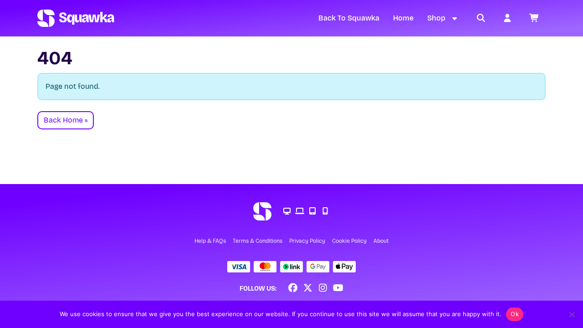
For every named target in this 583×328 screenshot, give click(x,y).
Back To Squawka (348, 18)
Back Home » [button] (65, 120)
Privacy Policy (307, 241)
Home (403, 18)
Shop (436, 18)
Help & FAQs (210, 241)
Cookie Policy (349, 241)
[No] (571, 314)
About (381, 241)
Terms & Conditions (257, 241)
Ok (515, 314)
